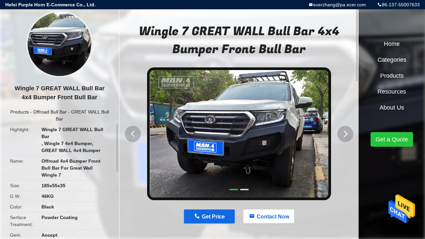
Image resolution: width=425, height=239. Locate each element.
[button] (133, 134)
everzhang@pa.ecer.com (339, 4)
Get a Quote (392, 139)
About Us (392, 107)
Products (19, 112)
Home (392, 43)
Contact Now (273, 216)
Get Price (213, 216)
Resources (392, 91)
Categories (392, 59)
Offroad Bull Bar (50, 112)
